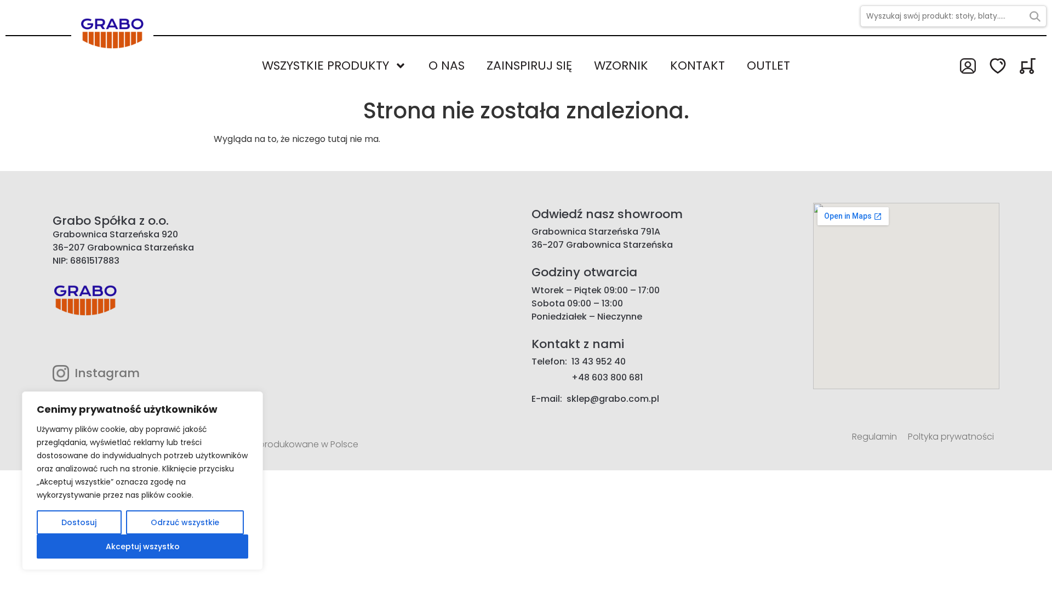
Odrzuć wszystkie (185, 522)
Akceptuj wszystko (143, 546)
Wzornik (621, 65)
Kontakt (697, 65)
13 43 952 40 (598, 361)
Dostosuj (78, 522)
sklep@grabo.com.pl (613, 398)
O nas (446, 65)
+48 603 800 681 (607, 377)
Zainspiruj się (529, 65)
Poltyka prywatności (951, 436)
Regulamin (874, 436)
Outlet (768, 65)
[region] (142, 480)
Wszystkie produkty (325, 65)
